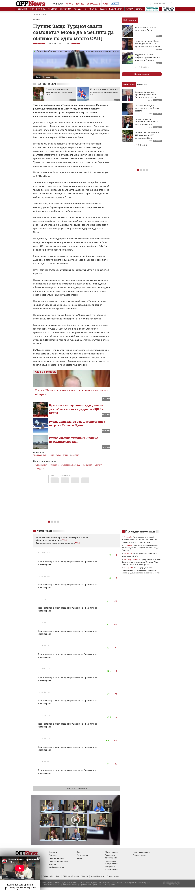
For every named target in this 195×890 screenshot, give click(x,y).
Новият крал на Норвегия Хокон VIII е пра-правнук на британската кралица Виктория (146, 124)
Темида (77, 9)
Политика (41, 9)
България (22, 9)
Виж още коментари (77, 788)
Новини (36, 14)
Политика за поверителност (111, 862)
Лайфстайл (93, 4)
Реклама (53, 855)
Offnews (58, 4)
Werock (84, 876)
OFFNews (39, 43)
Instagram (87, 465)
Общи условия (111, 852)
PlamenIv (128, 537)
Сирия (58, 455)
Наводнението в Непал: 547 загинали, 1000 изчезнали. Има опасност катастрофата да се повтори (147, 137)
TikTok (74, 465)
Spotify (98, 465)
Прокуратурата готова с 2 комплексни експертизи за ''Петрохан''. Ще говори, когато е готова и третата (139, 539)
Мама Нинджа (97, 876)
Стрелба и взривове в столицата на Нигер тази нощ (59, 92)
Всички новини (141, 74)
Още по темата (45, 371)
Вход (79, 852)
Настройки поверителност (111, 867)
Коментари (44, 531)
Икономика (65, 9)
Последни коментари (140, 531)
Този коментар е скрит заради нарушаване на (61, 561)
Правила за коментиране (111, 856)
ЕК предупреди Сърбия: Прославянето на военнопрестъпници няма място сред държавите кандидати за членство (141, 570)
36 (76, 43)
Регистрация (82, 855)
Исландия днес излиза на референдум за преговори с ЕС (104, 92)
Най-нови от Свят (46, 83)
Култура (129, 9)
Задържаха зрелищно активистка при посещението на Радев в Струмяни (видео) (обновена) (141, 547)
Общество (52, 9)
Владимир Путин (40, 455)
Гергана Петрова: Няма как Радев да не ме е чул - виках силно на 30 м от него (147, 45)
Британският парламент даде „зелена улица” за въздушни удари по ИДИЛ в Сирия (76, 409)
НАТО (52, 455)
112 (85, 9)
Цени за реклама (56, 858)
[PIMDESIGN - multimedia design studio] (170, 884)
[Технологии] (115, 4)
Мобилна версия (56, 867)
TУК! (64, 540)
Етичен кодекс (139, 855)
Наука (80, 4)
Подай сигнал (113, 876)
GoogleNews (41, 465)
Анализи (93, 9)
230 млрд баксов (132, 559)
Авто (106, 4)
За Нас (80, 858)
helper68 (128, 554)
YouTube (54, 465)
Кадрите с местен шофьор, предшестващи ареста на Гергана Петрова (147, 58)
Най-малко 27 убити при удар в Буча (145, 28)
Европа (139, 9)
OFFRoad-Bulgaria (71, 876)
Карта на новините (141, 852)
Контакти (53, 852)
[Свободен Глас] (152, 9)
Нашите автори (116, 9)
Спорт (69, 4)
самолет (75, 455)
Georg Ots (128, 568)
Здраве (103, 9)
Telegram (39, 468)
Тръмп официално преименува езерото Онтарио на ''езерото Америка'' (146, 96)
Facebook (66, 465)
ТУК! (77, 543)
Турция (66, 455)
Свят (31, 9)
